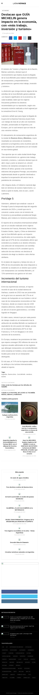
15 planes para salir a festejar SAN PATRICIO (21, 634)
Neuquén (27, 662)
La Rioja (26, 659)
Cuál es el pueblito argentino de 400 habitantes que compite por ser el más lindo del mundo (22, 618)
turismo (3, 376)
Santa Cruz (5, 674)
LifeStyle (12, 629)
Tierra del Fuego (21, 674)
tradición (4, 677)
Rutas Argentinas (6, 671)
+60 (3, 647)
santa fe (12, 674)
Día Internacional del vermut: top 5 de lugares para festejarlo (22, 626)
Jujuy (19, 659)
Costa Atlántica (20, 653)
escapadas (30, 656)
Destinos (12, 622)
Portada (12, 637)
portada (11, 665)
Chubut (4, 653)
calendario (22, 650)
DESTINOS (15, 656)
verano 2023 (26, 677)
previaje (18, 665)
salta (15, 671)
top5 (29, 674)
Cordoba (11, 653)
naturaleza (19, 662)
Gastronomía (12, 659)
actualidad (28, 647)
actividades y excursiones (16, 647)
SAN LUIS (28, 671)
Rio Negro (27, 668)
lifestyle (32, 659)
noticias (4, 665)
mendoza (29, 374)
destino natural (6, 656)
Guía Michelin (11, 78)
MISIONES (12, 662)
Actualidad (5, 10)
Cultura (29, 653)
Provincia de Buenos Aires (9, 668)
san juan (21, 671)
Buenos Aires (12, 374)
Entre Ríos (22, 656)
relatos (20, 668)
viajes (33, 677)
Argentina (4, 374)
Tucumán (12, 677)
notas (33, 662)
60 (6, 647)
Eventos (4, 659)
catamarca (31, 650)
